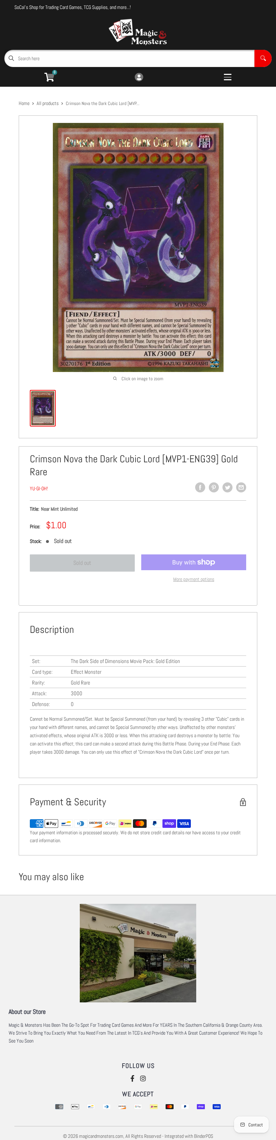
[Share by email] (241, 487)
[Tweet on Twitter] (227, 487)
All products (48, 103)
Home (24, 103)
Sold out (82, 563)
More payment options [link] (193, 579)
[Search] (263, 58)
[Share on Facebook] (200, 487)
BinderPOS (203, 1136)
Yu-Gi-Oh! (39, 488)
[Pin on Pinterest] (214, 487)
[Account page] (139, 77)
